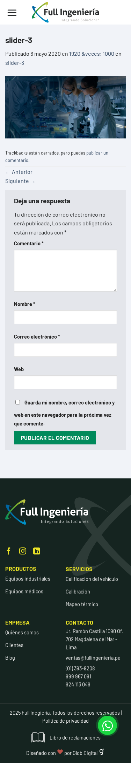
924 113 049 (78, 685)
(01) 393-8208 (80, 668)
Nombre (24, 304)
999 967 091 (78, 677)
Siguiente (20, 180)
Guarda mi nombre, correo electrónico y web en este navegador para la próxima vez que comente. (64, 413)
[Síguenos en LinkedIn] (36, 552)
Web (19, 369)
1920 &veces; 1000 (91, 53)
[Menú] (12, 12)
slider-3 (14, 62)
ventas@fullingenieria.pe (93, 658)
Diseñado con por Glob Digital (62, 753)
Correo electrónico (37, 337)
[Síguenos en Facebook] (8, 552)
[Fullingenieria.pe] (66, 12)
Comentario (29, 243)
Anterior (18, 171)
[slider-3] (65, 106)
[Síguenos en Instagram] (22, 552)
